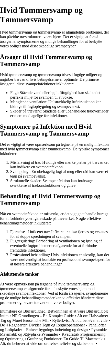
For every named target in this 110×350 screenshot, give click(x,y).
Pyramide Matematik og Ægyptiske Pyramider (53, 331)
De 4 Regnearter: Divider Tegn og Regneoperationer (42, 325)
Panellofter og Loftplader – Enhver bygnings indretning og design (53, 327)
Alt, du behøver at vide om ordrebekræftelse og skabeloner (47, 343)
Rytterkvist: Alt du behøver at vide (79, 320)
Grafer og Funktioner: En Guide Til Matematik (65, 339)
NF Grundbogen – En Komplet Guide (43, 316)
